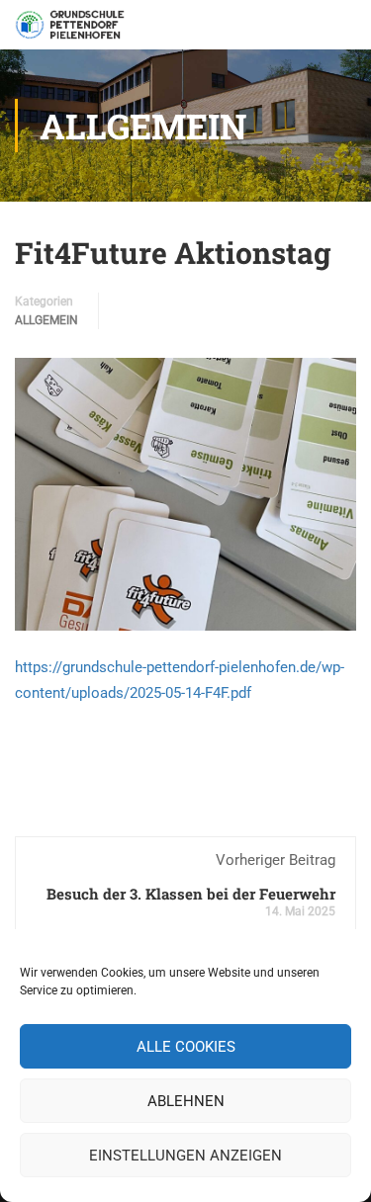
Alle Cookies (186, 1047)
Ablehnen (186, 1101)
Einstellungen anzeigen (185, 1155)
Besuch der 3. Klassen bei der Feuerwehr (190, 893)
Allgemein (46, 320)
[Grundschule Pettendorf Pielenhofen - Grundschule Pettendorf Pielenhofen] (72, 29)
